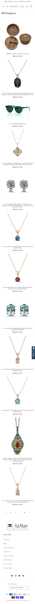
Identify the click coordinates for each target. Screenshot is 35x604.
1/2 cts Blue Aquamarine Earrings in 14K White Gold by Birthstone (17, 329)
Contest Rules (8, 568)
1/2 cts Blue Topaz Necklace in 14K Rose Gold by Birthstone (17, 247)
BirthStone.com (14, 600)
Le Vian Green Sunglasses (17, 123)
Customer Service (9, 547)
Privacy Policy (8, 564)
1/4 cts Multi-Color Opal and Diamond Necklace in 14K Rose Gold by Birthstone (17, 501)
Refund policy (8, 560)
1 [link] (5, 512)
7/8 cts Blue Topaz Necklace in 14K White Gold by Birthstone (17, 411)
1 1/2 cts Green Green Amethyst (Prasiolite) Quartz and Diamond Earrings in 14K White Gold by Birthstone (17, 206)
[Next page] (30, 513)
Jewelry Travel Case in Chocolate (17, 53)
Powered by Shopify (24, 600)
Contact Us (7, 551)
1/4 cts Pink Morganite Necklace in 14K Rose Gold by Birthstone (17, 370)
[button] (4, 6)
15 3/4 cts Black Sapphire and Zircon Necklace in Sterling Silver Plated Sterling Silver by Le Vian (17, 94)
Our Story (7, 539)
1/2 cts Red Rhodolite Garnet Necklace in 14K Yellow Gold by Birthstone (17, 288)
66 (24, 512)
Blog (5, 543)
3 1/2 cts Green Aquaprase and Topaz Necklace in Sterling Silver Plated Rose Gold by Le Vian (17, 164)
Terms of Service (9, 556)
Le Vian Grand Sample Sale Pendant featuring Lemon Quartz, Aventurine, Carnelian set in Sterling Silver (17, 460)
